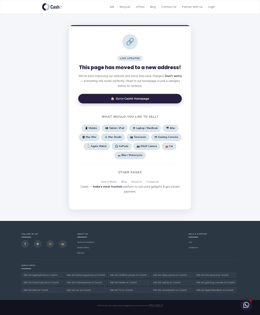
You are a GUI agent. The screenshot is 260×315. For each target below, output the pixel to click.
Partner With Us (192, 7)
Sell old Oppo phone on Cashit (170, 275)
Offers (140, 7)
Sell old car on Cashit (79, 290)
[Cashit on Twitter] (37, 244)
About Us (136, 182)
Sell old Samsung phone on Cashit (86, 275)
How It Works (109, 182)
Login (211, 7)
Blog (153, 7)
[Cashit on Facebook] (25, 244)
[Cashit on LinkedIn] (62, 244)
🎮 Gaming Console (166, 137)
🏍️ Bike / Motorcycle (130, 155)
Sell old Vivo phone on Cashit (212, 275)
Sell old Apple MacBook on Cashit (214, 290)
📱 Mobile (91, 128)
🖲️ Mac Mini (89, 137)
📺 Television (138, 137)
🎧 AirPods (121, 146)
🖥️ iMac (170, 128)
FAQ (190, 242)
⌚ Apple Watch (97, 146)
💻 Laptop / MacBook (145, 128)
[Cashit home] (52, 7)
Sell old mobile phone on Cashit (84, 282)
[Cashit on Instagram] (50, 244)
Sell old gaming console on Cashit (215, 282)
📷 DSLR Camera (147, 146)
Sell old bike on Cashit (36, 290)
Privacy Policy (83, 247)
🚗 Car (169, 146)
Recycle (125, 7)
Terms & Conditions (85, 242)
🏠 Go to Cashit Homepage (130, 99)
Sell (112, 7)
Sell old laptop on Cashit (166, 282)
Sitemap (80, 253)
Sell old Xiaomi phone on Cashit (41, 282)
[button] (246, 305)
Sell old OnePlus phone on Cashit (128, 275)
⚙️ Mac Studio (113, 137)
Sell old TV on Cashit (121, 290)
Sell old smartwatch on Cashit (170, 290)
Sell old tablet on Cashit (123, 282)
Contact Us (168, 7)
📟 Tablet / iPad (114, 128)
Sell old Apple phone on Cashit (40, 275)
